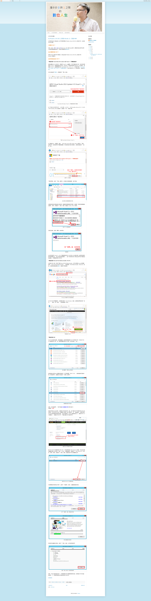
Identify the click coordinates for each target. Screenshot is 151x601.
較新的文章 (50, 585)
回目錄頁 (50, 577)
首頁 (48, 32)
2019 (90, 47)
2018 (90, 49)
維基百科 (67, 49)
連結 (59, 266)
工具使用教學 (54, 32)
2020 (90, 46)
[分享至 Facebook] (70, 582)
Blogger (79, 593)
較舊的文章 (83, 585)
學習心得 (61, 32)
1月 (91, 53)
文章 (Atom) (52, 587)
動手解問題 (67, 32)
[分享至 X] (68, 582)
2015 (90, 58)
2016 (90, 57)
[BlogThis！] (67, 582)
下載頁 (55, 72)
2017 (90, 50)
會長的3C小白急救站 (93, 40)
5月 (91, 51)
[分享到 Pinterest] (71, 582)
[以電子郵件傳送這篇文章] (66, 582)
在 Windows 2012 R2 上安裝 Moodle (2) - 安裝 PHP (62, 38)
